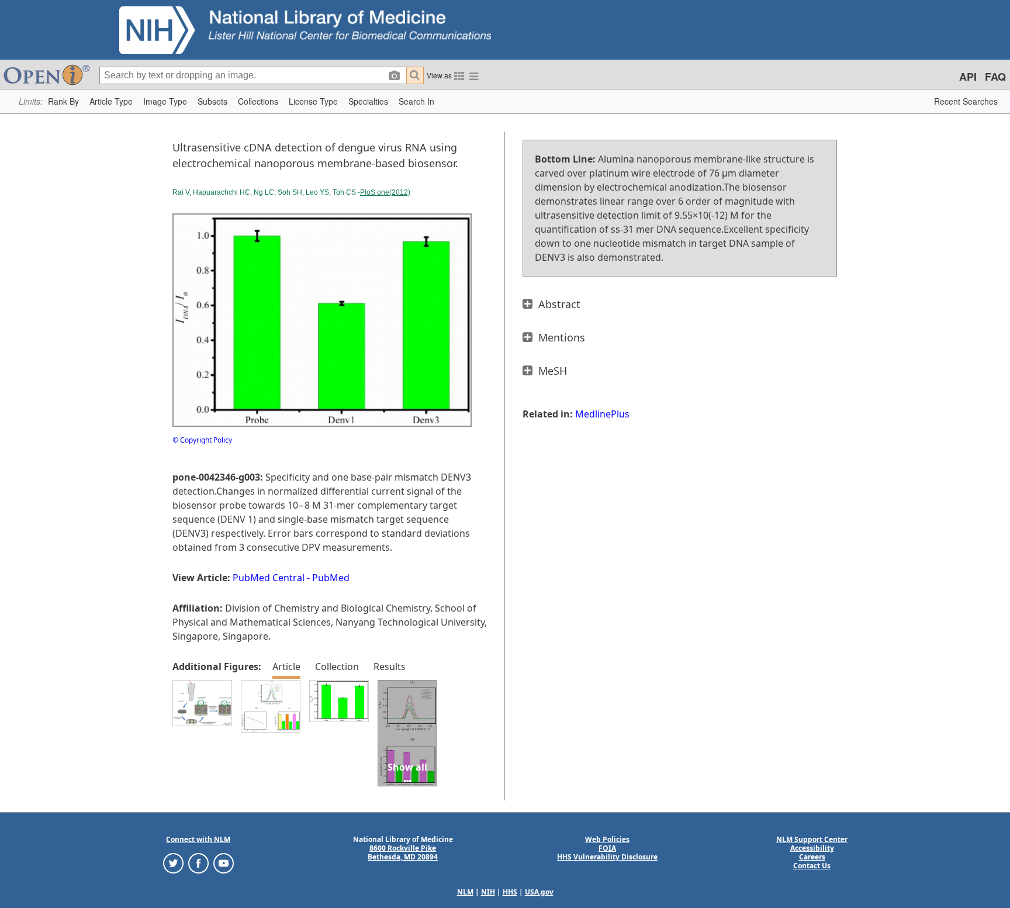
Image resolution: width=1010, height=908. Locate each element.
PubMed (331, 577)
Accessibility (812, 848)
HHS (510, 892)
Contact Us (812, 866)
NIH (488, 892)
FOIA (607, 848)
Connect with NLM (198, 839)
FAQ (995, 76)
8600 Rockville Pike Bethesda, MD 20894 (403, 852)
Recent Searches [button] (966, 101)
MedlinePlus (602, 414)
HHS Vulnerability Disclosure (607, 857)
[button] (63, 101)
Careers (812, 857)
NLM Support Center (812, 839)
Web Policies (607, 839)
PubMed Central (269, 577)
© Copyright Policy (202, 440)
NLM (465, 892)
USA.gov (539, 892)
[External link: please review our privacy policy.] (173, 863)
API (968, 76)
